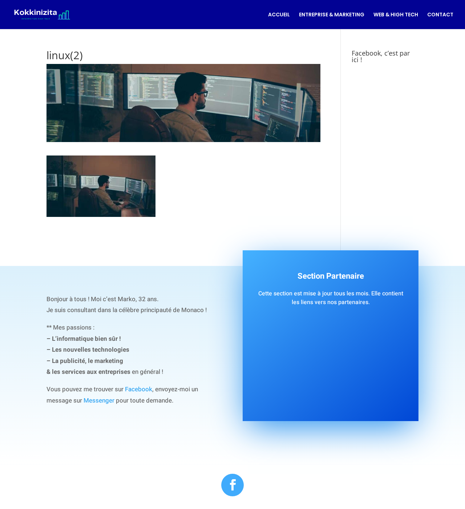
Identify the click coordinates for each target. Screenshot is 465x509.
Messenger (99, 400)
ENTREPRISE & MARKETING (331, 15)
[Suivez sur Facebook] (232, 485)
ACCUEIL (279, 15)
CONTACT (440, 15)
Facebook (138, 389)
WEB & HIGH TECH (395, 15)
